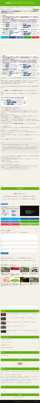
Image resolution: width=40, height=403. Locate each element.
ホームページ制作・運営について (20, 362)
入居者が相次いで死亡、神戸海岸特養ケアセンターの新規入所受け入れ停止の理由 (14, 382)
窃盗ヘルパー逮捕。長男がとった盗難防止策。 (8, 374)
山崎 (29, 382)
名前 (2, 241)
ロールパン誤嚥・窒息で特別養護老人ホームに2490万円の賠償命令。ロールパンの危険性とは (21, 314)
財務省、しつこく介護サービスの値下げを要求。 (9, 376)
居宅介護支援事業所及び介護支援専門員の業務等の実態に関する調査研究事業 (22, 86)
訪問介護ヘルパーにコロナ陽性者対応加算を (15, 326)
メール (2, 245)
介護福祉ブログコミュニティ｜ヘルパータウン (20, 3)
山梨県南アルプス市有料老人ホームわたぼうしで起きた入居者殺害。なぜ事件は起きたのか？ (21, 331)
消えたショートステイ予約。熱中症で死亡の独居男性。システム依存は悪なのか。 (21, 317)
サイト (2, 249)
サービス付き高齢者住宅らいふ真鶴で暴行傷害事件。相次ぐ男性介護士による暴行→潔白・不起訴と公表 (18, 371)
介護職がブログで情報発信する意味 (7, 347)
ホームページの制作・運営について (7, 342)
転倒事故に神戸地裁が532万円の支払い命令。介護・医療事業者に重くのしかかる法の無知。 (22, 323)
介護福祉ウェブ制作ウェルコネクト (20, 397)
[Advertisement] (20, 47)
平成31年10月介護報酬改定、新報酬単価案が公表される (10, 379)
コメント (3, 233)
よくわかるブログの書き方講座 (6, 339)
